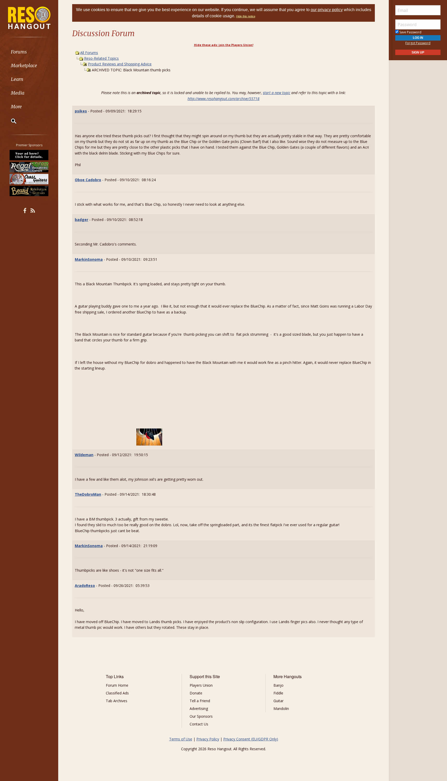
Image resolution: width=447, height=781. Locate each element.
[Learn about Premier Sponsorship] (29, 155)
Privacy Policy (207, 739)
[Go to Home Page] (29, 17)
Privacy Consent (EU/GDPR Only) (250, 739)
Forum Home (117, 685)
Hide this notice (245, 16)
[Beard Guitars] (29, 191)
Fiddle (278, 693)
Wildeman (84, 454)
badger (81, 219)
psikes (81, 111)
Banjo (278, 685)
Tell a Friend (200, 700)
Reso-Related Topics (101, 58)
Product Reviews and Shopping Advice (120, 64)
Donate (196, 693)
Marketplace (24, 65)
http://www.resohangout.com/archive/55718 (223, 98)
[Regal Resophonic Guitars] (29, 167)
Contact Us (199, 724)
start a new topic (276, 92)
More (16, 107)
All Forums (89, 52)
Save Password (410, 32)
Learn (17, 79)
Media (17, 93)
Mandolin (281, 708)
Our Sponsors (201, 716)
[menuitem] (29, 52)
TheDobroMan (88, 494)
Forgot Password (417, 43)
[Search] (10, 121)
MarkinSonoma (89, 259)
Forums (19, 52)
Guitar (278, 700)
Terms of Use (180, 739)
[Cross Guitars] (29, 179)
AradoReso (85, 585)
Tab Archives (116, 700)
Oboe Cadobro (88, 179)
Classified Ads (117, 693)
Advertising (199, 708)
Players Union (201, 685)
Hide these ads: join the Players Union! (223, 45)
